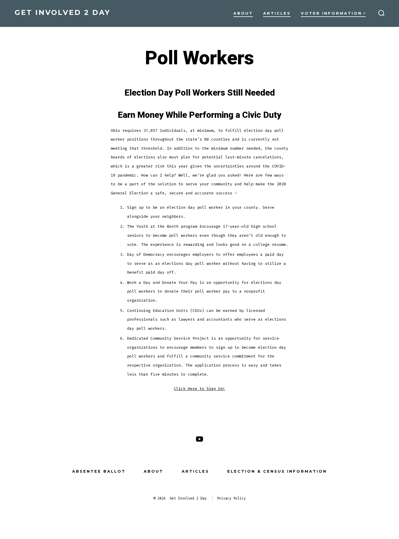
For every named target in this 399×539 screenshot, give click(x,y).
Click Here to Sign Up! (199, 388)
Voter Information (331, 13)
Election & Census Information (277, 471)
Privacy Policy (231, 498)
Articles (277, 13)
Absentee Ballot (99, 471)
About (243, 13)
